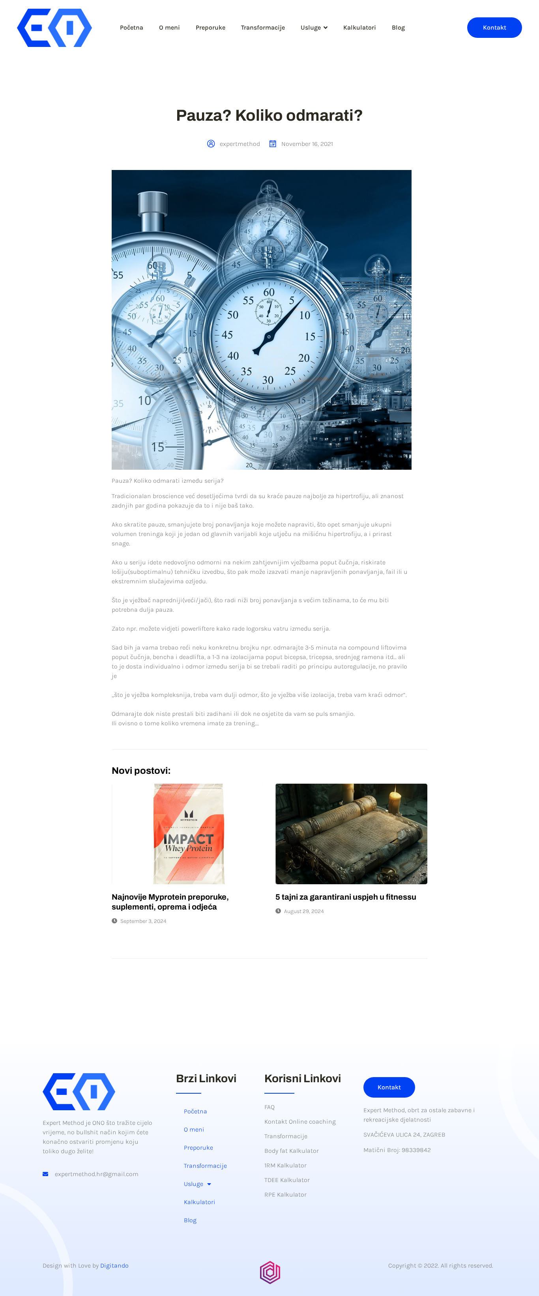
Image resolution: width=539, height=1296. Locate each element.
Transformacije (263, 27)
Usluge (311, 27)
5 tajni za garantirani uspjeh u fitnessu (345, 897)
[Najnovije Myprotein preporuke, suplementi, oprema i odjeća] (188, 834)
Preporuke (210, 27)
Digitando (114, 1265)
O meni (169, 27)
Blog (398, 27)
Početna (131, 27)
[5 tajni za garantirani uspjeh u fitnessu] (351, 834)
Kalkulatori (359, 27)
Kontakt (494, 27)
